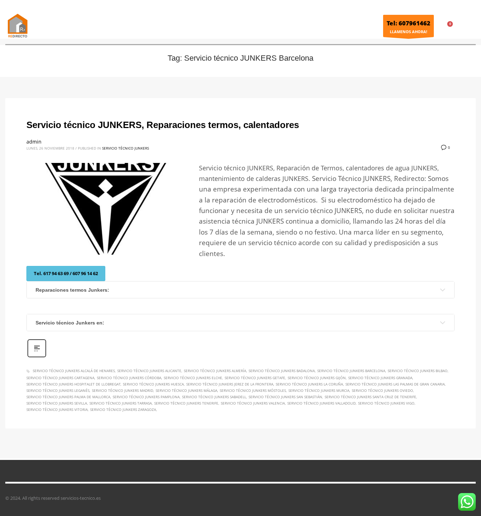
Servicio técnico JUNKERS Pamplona (146, 396)
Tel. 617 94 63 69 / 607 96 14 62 (66, 273)
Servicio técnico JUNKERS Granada (380, 377)
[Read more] (36, 356)
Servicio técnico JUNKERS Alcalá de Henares (74, 370)
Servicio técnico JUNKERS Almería (215, 370)
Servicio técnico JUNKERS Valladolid (321, 403)
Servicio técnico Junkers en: (70, 323)
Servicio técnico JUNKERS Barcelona (351, 370)
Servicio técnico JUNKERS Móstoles (253, 390)
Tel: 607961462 (408, 23)
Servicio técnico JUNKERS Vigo (386, 403)
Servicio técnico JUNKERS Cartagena (60, 377)
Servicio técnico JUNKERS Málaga (186, 390)
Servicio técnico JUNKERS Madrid (122, 390)
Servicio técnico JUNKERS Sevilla (56, 403)
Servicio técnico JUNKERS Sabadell (214, 396)
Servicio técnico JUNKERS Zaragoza (123, 409)
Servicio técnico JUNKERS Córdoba (129, 377)
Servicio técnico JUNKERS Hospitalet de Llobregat (73, 384)
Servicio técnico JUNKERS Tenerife (186, 403)
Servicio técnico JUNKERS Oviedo (382, 390)
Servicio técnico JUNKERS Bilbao (418, 370)
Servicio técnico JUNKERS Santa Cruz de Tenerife (370, 396)
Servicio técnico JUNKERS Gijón (317, 377)
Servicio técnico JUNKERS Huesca (153, 384)
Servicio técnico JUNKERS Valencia (253, 403)
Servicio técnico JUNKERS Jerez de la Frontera (229, 384)
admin (34, 141)
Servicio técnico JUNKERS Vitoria (57, 409)
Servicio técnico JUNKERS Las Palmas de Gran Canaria (395, 384)
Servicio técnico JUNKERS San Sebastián (285, 396)
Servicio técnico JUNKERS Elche (193, 377)
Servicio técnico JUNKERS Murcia (318, 390)
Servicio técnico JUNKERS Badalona (282, 370)
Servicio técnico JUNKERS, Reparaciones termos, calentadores (162, 125)
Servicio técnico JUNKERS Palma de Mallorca (68, 396)
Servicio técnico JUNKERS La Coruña (309, 384)
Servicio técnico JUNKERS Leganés (57, 390)
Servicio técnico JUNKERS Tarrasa (120, 403)
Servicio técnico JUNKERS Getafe (255, 377)
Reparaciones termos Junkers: (72, 290)
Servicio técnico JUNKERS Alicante (149, 370)
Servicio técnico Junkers (125, 148)
